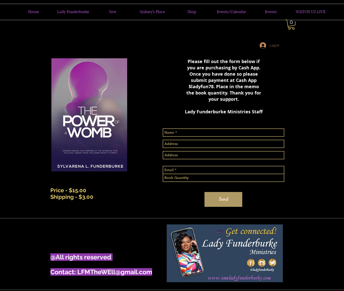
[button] (291, 25)
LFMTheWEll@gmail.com (114, 272)
